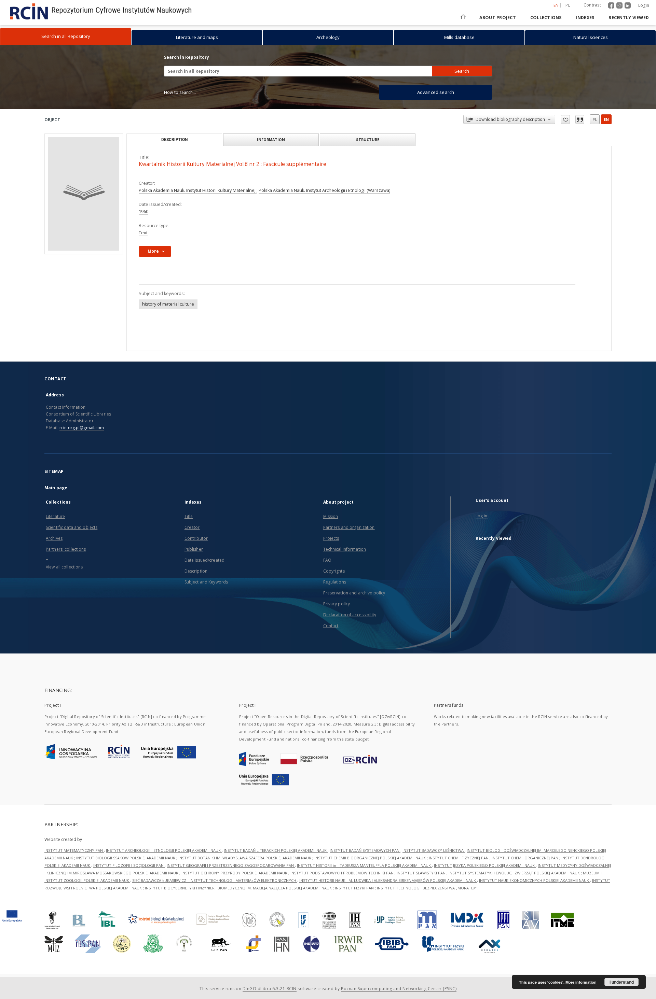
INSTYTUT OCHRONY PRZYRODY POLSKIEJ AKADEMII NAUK (234, 872)
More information (581, 982)
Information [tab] (271, 139)
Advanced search (435, 92)
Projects (331, 538)
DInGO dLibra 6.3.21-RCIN (270, 988)
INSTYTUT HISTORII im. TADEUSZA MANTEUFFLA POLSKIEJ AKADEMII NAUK (364, 865)
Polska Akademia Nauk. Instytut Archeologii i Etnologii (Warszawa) (324, 190)
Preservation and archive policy (354, 593)
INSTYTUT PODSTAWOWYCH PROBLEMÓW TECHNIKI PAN (342, 872)
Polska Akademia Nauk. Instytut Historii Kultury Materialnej (198, 190)
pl (567, 5)
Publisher (193, 549)
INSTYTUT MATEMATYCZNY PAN (74, 850)
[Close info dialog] (579, 119)
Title (188, 516)
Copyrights (334, 571)
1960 (143, 211)
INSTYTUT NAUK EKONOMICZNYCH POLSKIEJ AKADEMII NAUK (534, 880)
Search (461, 71)
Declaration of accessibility (349, 615)
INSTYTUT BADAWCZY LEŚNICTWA (433, 850)
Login (643, 5)
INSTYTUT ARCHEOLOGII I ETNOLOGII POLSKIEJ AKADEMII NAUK (164, 850)
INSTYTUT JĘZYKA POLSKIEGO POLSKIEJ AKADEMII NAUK (485, 865)
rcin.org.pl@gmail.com (81, 428)
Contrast (592, 5)
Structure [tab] (367, 139)
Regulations (334, 582)
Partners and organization (349, 527)
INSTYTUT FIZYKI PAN (355, 887)
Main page (55, 488)
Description (195, 571)
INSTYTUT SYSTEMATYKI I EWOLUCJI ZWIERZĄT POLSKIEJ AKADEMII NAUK (515, 872)
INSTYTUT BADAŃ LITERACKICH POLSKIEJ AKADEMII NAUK (276, 850)
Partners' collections (66, 549)
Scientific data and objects (71, 527)
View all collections (64, 567)
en (606, 119)
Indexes (585, 17)
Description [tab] (174, 139)
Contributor (196, 538)
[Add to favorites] (565, 119)
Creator (192, 527)
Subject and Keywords (206, 582)
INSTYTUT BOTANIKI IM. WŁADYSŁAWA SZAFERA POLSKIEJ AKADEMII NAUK (245, 857)
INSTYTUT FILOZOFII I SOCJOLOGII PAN (129, 865)
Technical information (344, 549)
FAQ (327, 560)
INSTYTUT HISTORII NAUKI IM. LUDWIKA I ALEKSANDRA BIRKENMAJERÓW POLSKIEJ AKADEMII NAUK (388, 880)
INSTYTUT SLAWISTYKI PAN (422, 872)
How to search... (180, 92)
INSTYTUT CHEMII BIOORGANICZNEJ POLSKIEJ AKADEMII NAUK (370, 857)
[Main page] (462, 17)
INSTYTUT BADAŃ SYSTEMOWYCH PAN (365, 850)
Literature (55, 516)
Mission (330, 516)
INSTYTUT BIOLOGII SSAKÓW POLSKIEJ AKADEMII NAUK (126, 857)
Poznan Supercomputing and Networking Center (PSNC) (398, 988)
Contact (331, 626)
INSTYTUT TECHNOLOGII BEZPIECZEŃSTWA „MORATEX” (427, 887)
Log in (482, 516)
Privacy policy (336, 604)
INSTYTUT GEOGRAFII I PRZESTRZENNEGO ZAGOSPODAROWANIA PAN (231, 865)
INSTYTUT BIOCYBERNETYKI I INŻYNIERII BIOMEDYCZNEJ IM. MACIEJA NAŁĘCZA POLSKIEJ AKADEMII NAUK (239, 887)
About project (497, 17)
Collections (546, 17)
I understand (622, 982)
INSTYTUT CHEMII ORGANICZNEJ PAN (525, 857)
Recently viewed (629, 17)
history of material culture (168, 304)
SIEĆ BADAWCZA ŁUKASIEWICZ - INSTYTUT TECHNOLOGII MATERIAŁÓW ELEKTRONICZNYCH (214, 880)
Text (143, 233)
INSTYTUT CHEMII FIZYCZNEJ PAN (459, 857)
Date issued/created (204, 560)
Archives (54, 538)
